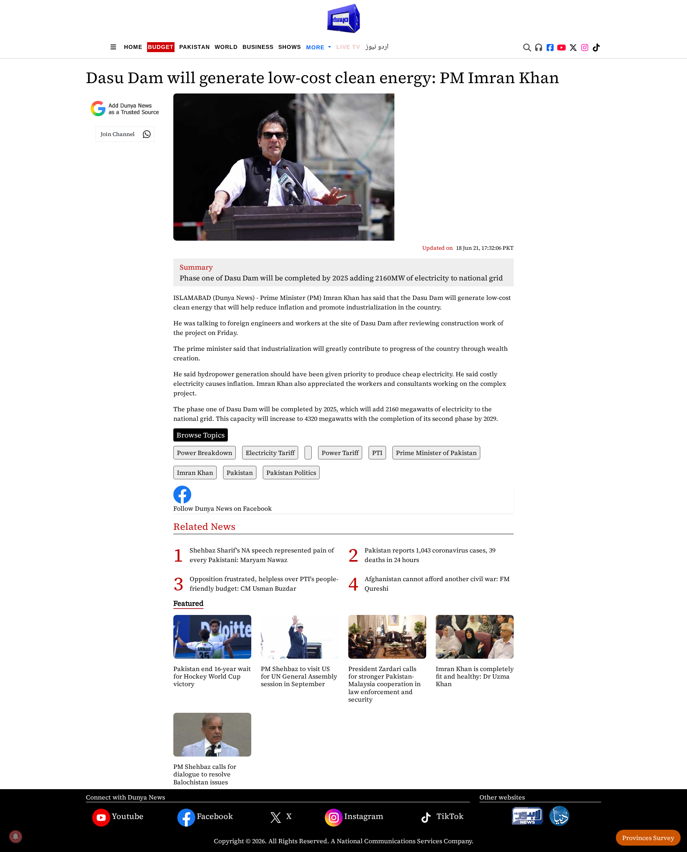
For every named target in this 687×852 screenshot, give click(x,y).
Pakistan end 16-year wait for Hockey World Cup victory (212, 676)
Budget (161, 47)
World (226, 47)
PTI (377, 452)
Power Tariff (340, 452)
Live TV (348, 47)
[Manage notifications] (15, 836)
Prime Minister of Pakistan (436, 452)
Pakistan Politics (291, 472)
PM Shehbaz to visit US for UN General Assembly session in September (299, 676)
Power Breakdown (204, 452)
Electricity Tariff (270, 452)
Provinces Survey (648, 837)
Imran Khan (195, 472)
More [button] (316, 47)
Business (258, 47)
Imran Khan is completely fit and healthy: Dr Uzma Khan (475, 676)
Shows (289, 47)
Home (133, 47)
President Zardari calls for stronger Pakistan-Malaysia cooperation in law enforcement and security (384, 684)
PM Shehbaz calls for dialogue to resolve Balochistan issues (204, 774)
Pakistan (194, 47)
